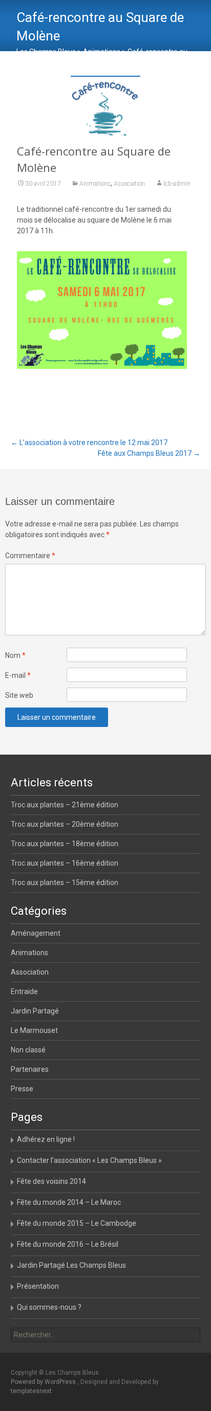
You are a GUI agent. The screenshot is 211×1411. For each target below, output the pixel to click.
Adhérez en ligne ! (46, 1139)
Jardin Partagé (35, 1011)
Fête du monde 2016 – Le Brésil (67, 1244)
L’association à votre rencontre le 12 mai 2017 (89, 442)
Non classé (28, 1050)
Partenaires (30, 1069)
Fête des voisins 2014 (51, 1181)
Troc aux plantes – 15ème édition (64, 882)
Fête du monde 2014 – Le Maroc (69, 1202)
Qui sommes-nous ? (49, 1307)
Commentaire (30, 556)
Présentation (38, 1286)
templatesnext (31, 1391)
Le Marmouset (34, 1030)
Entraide (24, 991)
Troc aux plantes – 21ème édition (64, 805)
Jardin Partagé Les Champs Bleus (71, 1265)
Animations (95, 183)
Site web (19, 695)
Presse (22, 1089)
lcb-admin (177, 183)
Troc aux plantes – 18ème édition (64, 844)
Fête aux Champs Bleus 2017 (149, 453)
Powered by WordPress (44, 1381)
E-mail (18, 675)
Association (129, 183)
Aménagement (35, 933)
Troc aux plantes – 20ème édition (64, 824)
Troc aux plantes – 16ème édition (64, 863)
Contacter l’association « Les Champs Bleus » (89, 1160)
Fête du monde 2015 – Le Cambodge (76, 1223)
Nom (15, 655)
